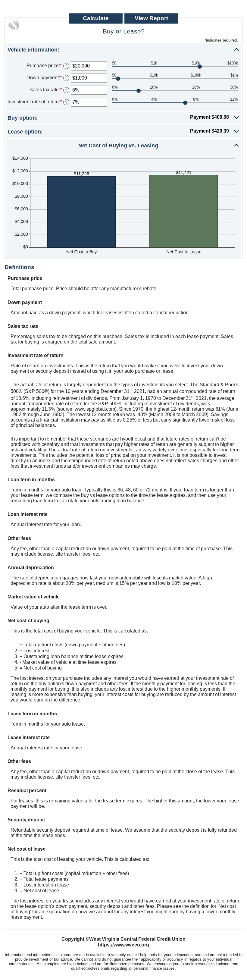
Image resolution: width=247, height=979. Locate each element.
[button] (123, 49)
